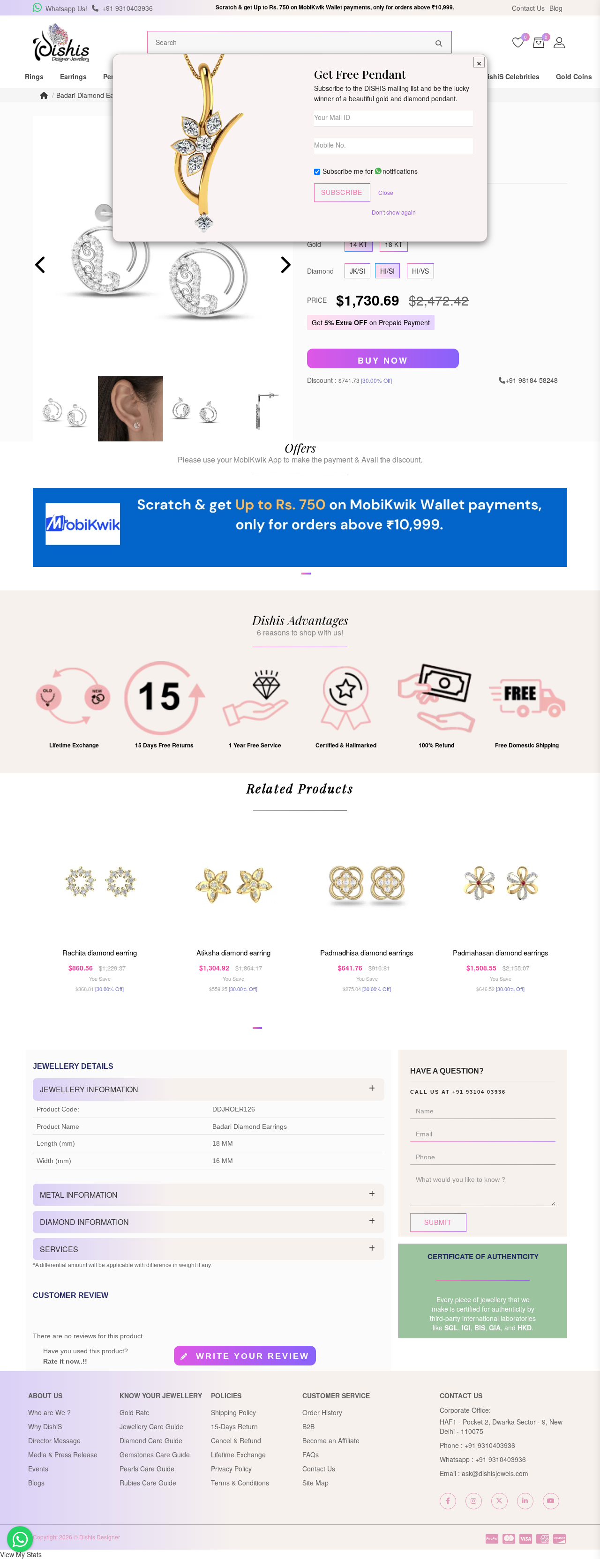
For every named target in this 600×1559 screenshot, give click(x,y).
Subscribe (341, 192)
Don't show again (394, 212)
